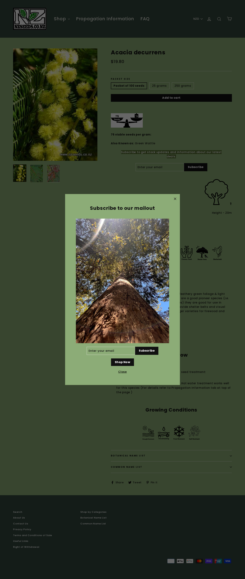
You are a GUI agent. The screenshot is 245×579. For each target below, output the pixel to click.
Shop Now (122, 362)
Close (122, 372)
